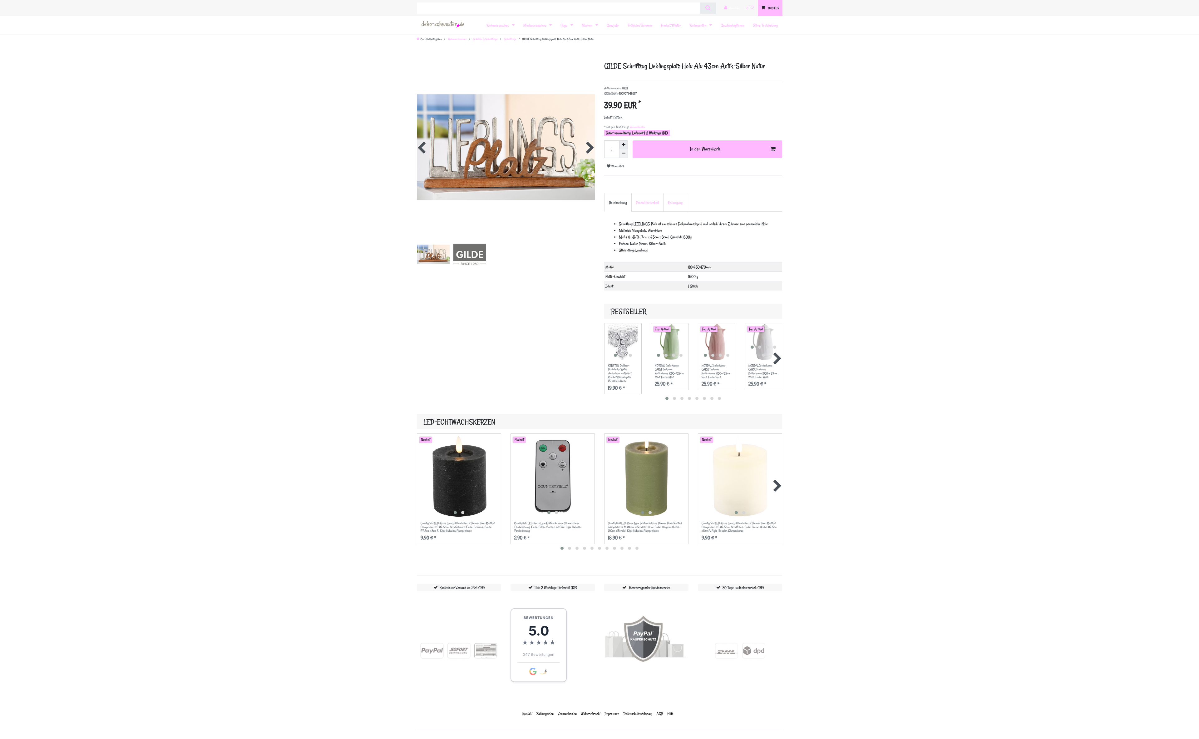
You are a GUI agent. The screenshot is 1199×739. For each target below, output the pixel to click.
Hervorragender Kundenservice (649, 587)
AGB (659, 713)
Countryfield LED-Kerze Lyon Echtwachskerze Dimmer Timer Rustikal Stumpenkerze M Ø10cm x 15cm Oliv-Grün (645, 527)
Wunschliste (617, 166)
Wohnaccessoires (498, 25)
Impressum (611, 713)
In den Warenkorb (705, 148)
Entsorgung (675, 202)
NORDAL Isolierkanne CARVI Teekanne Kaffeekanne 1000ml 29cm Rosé (716, 371)
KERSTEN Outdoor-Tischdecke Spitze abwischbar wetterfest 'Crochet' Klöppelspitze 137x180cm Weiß (619, 373)
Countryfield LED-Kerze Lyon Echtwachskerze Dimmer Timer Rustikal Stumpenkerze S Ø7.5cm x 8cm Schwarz (458, 527)
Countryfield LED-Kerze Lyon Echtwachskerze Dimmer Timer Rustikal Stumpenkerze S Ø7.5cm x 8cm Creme (739, 527)
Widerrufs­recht (590, 713)
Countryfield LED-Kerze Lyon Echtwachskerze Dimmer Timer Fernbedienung (548, 527)
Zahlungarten (545, 713)
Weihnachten (698, 25)
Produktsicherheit (647, 202)
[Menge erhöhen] (623, 144)
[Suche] (708, 8)
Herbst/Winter (671, 25)
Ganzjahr (613, 25)
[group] (622, 341)
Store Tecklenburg (765, 25)
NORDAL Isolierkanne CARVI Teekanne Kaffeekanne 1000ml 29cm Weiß (762, 371)
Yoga (564, 25)
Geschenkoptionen (732, 25)
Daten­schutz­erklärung (637, 713)
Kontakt (527, 713)
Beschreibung (618, 202)
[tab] (618, 202)
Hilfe (670, 713)
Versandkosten (637, 127)
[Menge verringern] (623, 153)
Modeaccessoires (535, 25)
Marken (587, 25)
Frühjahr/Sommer (640, 25)
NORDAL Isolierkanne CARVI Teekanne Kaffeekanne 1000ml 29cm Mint (669, 371)
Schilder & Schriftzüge (485, 39)
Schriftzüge (509, 39)
